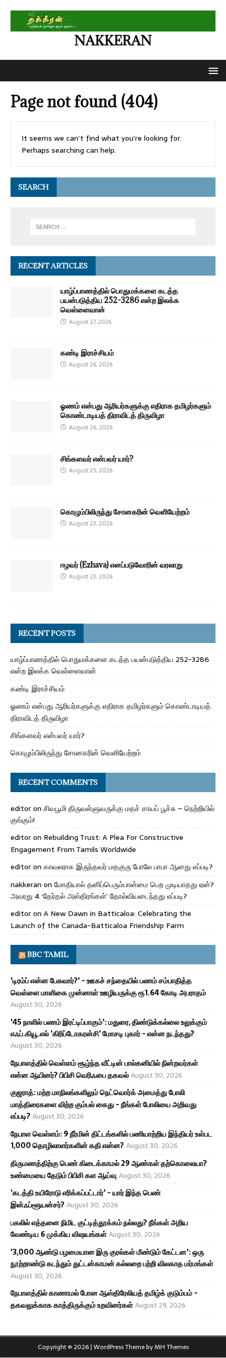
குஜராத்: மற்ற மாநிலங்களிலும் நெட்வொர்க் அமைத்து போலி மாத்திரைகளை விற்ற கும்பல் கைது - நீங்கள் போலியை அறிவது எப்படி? (104, 1104)
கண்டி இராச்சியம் (87, 352)
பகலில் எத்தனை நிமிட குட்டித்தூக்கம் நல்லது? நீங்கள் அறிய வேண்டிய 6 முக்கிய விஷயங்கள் (99, 1228)
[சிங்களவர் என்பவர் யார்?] (32, 480)
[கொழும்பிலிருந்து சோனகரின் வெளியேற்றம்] (32, 533)
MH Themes (172, 1347)
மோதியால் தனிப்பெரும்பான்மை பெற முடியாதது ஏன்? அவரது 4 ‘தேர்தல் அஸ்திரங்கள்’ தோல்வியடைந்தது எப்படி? (112, 890)
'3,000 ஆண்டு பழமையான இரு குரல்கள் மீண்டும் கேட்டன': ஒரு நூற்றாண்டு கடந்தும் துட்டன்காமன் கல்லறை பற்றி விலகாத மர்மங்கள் (112, 1257)
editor (21, 808)
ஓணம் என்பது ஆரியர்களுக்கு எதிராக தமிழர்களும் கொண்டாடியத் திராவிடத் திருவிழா (135, 410)
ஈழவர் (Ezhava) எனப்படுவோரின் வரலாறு (121, 565)
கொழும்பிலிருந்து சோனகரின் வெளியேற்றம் (125, 512)
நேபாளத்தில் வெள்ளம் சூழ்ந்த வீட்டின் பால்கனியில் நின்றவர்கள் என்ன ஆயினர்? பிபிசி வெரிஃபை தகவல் (104, 1068)
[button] (211, 70)
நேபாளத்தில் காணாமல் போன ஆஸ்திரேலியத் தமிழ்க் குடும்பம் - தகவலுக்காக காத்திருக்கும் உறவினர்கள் (104, 1298)
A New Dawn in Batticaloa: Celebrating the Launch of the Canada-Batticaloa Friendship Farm (101, 919)
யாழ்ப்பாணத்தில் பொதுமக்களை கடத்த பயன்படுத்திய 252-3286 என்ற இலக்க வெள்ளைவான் (119, 300)
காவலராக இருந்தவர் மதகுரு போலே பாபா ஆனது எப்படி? (128, 866)
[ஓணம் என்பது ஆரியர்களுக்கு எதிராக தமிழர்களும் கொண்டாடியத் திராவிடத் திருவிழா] (32, 427)
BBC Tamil (47, 954)
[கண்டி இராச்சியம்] (32, 374)
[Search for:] (113, 227)
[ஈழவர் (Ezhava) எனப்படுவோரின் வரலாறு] (32, 586)
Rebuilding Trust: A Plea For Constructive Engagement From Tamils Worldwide (97, 843)
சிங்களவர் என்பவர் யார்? (96, 459)
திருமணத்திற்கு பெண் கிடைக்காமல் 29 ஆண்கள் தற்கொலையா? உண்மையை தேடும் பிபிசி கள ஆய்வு (109, 1169)
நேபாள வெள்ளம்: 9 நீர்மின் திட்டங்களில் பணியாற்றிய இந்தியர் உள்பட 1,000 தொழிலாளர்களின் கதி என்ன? (111, 1139)
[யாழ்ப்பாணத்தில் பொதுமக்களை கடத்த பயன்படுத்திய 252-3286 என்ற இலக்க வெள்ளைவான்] (32, 312)
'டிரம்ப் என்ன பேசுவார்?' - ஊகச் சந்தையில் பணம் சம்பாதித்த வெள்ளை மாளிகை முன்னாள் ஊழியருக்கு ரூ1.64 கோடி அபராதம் (108, 986)
